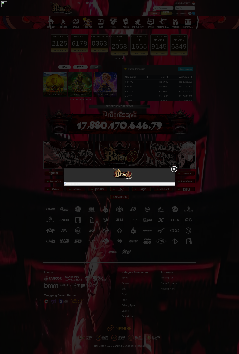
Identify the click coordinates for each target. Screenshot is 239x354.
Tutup (174, 169)
